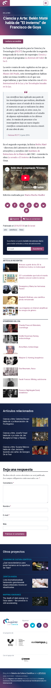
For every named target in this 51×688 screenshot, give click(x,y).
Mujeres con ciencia (15, 679)
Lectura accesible (13, 41)
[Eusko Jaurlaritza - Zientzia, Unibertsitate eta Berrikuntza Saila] (25, 660)
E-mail (6, 515)
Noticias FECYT (14, 135)
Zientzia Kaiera (10, 577)
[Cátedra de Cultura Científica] (16, 642)
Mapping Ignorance (12, 595)
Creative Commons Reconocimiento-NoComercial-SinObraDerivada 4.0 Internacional (24, 681)
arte (5, 230)
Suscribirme (37, 249)
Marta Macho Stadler (35, 195)
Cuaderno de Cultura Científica (17, 560)
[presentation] (25, 268)
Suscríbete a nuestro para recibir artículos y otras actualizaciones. (25, 242)
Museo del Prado (11, 73)
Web (4, 524)
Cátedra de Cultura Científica (22, 673)
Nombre (7, 506)
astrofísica (13, 230)
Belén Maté (41, 144)
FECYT (18, 51)
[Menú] (45, 3)
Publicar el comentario (14, 534)
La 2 (5, 61)
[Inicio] (5, 3)
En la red (6, 13)
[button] (7, 205)
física (21, 230)
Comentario (8, 483)
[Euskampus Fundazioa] (39, 643)
